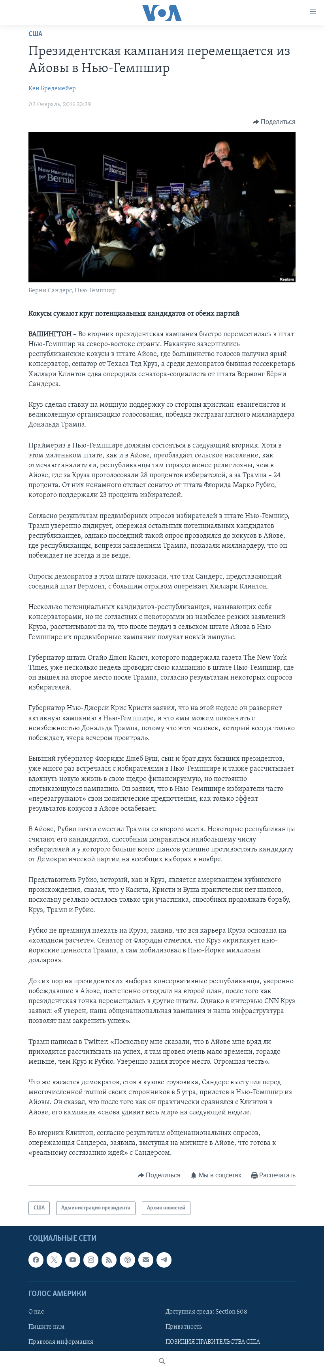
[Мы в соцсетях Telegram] (163, 1260)
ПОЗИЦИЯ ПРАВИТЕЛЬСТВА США (213, 1342)
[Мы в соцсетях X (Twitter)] (54, 1260)
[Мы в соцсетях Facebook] (35, 1260)
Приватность (184, 1327)
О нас (36, 1312)
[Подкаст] (127, 1260)
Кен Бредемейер (52, 89)
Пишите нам (46, 1327)
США (35, 34)
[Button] (274, 122)
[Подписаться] (145, 1260)
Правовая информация (60, 1342)
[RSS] (109, 1260)
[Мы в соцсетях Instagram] (90, 1260)
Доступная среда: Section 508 (206, 1312)
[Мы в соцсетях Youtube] (72, 1260)
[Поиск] (162, 1361)
